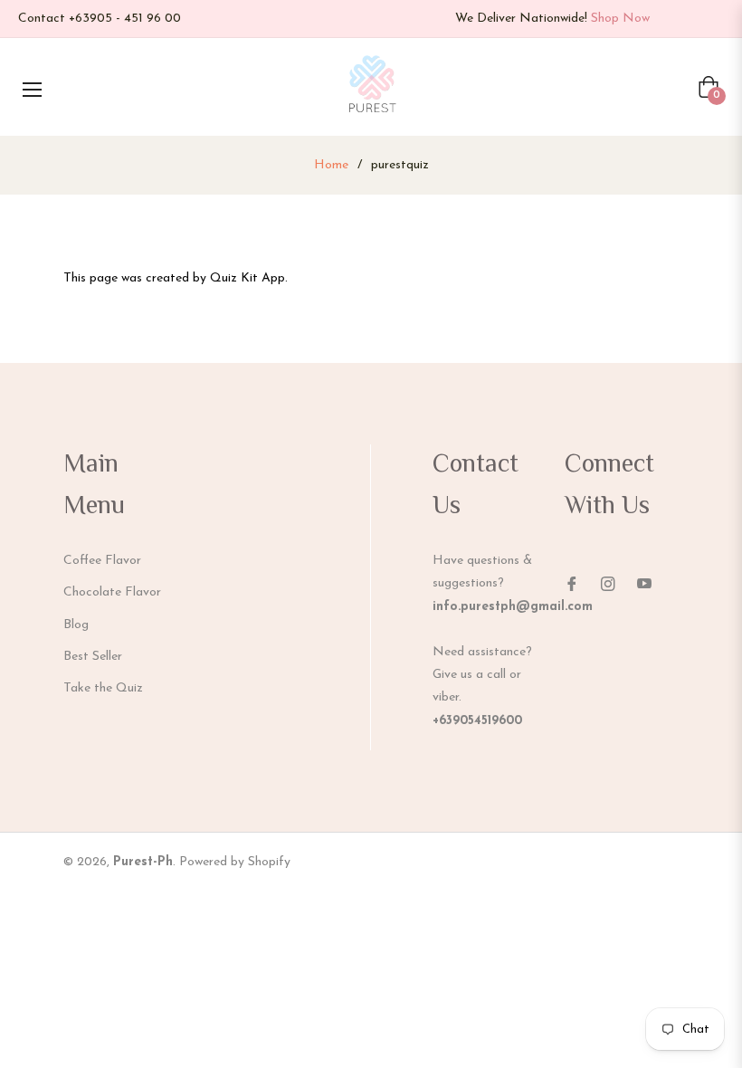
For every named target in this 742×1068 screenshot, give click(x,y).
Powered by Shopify (234, 862)
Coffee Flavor (102, 560)
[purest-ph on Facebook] (572, 582)
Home (331, 165)
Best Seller (92, 656)
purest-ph (143, 862)
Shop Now (620, 18)
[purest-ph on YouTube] (644, 582)
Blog (76, 625)
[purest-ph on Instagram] (608, 582)
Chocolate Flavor (112, 592)
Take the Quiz (103, 688)
